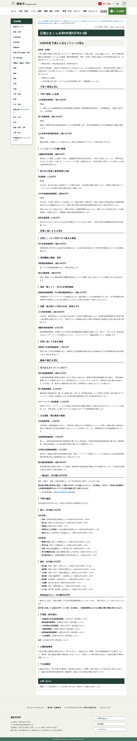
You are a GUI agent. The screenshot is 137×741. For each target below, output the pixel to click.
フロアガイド (102, 729)
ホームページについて (35, 707)
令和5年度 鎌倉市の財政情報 (64, 492)
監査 (14, 99)
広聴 (14, 89)
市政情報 (17, 21)
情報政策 (16, 47)
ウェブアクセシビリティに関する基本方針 (80, 707)
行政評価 (16, 42)
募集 (14, 78)
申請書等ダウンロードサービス (21, 139)
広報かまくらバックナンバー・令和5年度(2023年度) (97, 21)
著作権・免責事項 (54, 707)
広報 (14, 83)
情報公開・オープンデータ (21, 111)
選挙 (14, 68)
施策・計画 (17, 32)
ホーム (40, 21)
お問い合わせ (102, 718)
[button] (116, 4)
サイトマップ (105, 707)
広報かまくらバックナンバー (72, 21)
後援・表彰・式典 (19, 127)
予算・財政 (17, 94)
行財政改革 (17, 37)
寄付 (14, 122)
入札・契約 (17, 104)
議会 (14, 73)
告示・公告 (17, 117)
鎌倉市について (18, 26)
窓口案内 (101, 724)
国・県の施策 (17, 58)
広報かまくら (58, 21)
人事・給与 (17, 132)
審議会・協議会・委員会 (21, 63)
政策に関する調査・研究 (21, 52)
